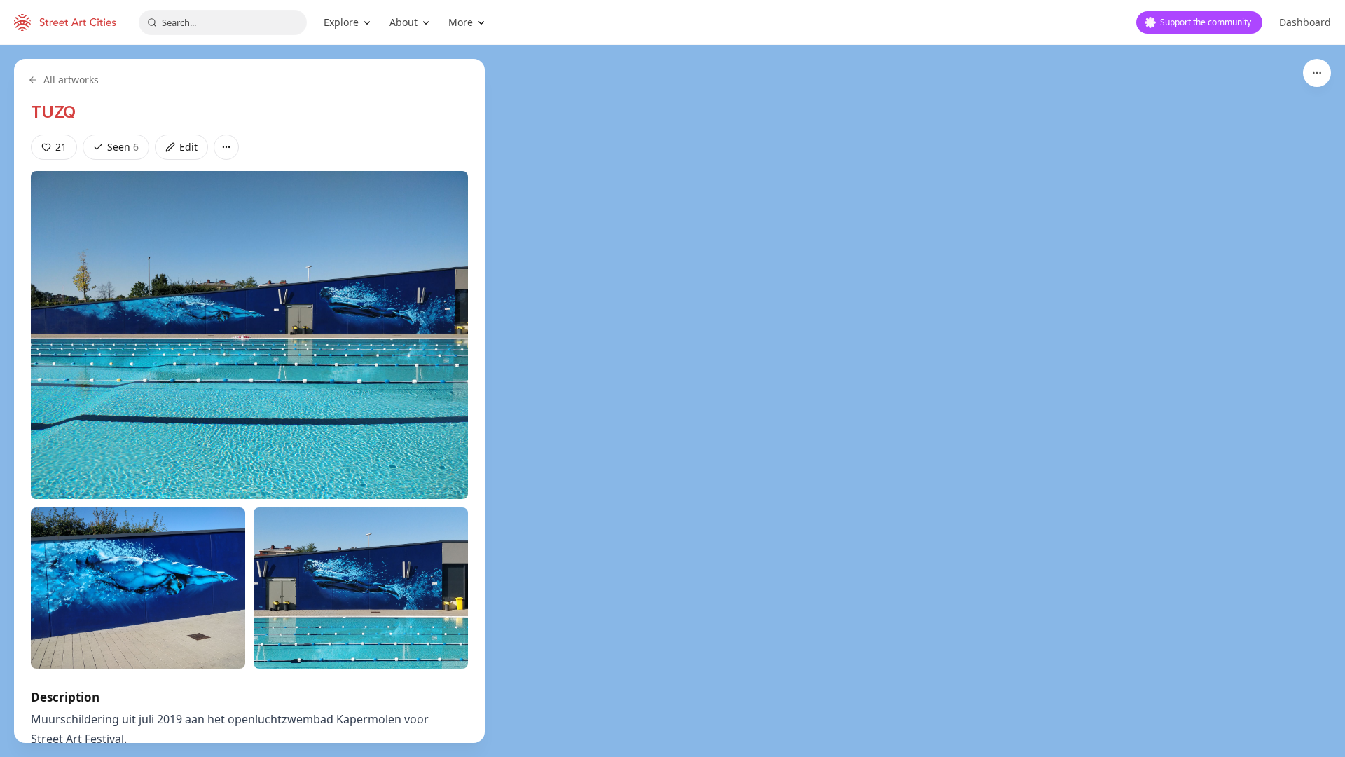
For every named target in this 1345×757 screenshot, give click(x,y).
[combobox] (223, 22)
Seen (123, 147)
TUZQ (53, 112)
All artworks (71, 79)
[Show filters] (1317, 73)
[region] (672, 401)
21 (61, 147)
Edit (188, 147)
